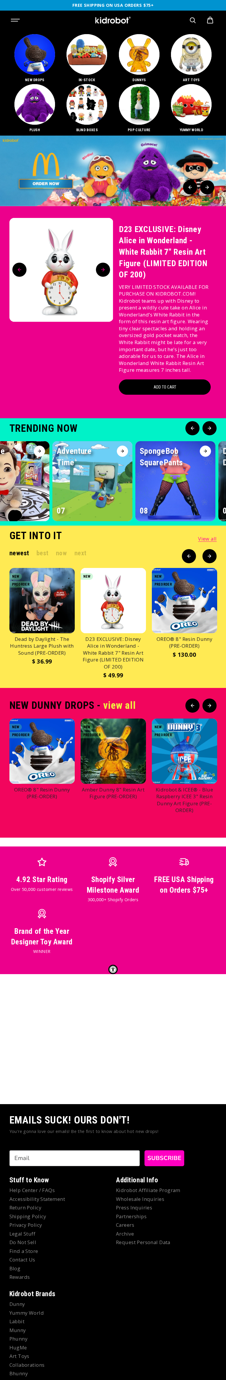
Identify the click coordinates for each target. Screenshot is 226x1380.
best (42, 553)
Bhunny (18, 1373)
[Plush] (34, 108)
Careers (125, 1224)
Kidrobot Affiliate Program (148, 1190)
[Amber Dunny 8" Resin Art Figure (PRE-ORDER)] (113, 751)
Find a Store (23, 1251)
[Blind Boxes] (87, 108)
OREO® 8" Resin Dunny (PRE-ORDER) (184, 642)
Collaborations (27, 1364)
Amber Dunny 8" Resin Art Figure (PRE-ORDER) (113, 793)
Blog (15, 1268)
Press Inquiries (134, 1207)
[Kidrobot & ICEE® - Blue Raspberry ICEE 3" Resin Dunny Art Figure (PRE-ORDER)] (184, 751)
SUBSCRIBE (164, 1158)
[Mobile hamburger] (15, 20)
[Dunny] (139, 58)
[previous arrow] (190, 187)
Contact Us (22, 1259)
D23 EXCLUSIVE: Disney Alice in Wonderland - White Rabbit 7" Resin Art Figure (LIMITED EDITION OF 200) (163, 252)
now (61, 553)
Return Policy (25, 1207)
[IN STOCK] (87, 58)
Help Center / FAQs (32, 1190)
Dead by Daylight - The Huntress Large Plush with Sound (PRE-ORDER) (42, 646)
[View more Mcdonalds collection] (113, 171)
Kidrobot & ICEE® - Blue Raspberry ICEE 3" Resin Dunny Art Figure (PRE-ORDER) (184, 800)
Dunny (17, 1304)
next (80, 553)
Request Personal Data (143, 1242)
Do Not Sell (22, 1242)
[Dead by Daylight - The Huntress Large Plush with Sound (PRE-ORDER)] (42, 600)
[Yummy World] (191, 108)
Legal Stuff (22, 1233)
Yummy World (26, 1312)
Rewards (19, 1277)
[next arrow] (207, 187)
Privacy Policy (25, 1224)
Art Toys (19, 1356)
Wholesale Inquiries (140, 1199)
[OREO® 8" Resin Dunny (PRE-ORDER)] (184, 600)
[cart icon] (210, 20)
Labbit (17, 1321)
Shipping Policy (27, 1216)
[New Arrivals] (34, 58)
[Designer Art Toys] (191, 58)
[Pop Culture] (139, 108)
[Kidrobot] (113, 20)
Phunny (18, 1338)
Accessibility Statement (37, 1199)
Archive (125, 1233)
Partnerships (131, 1216)
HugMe (18, 1347)
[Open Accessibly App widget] (113, 969)
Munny (17, 1330)
